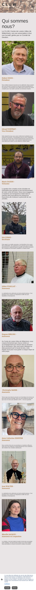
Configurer (7, 583)
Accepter (7, 587)
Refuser (15, 587)
